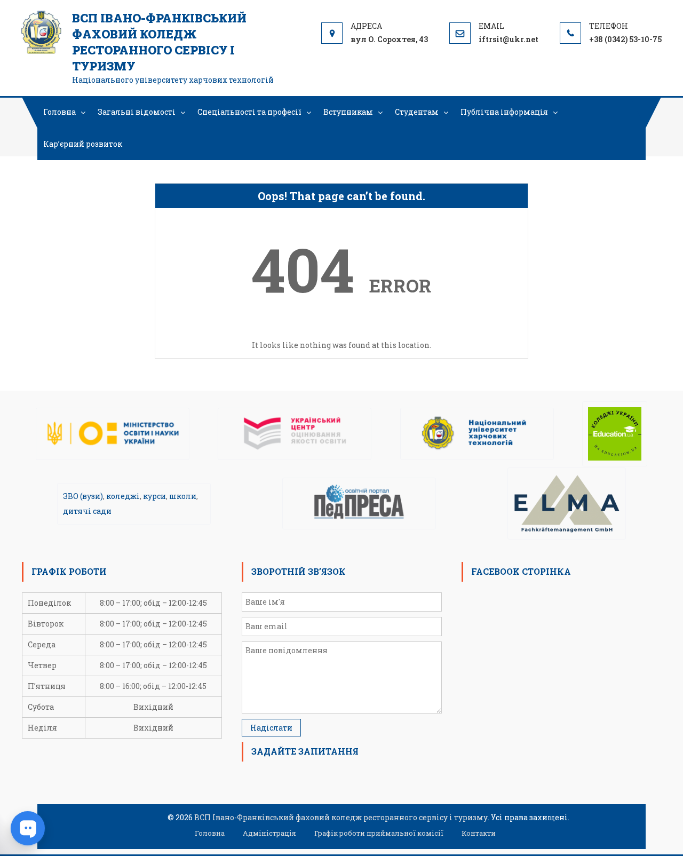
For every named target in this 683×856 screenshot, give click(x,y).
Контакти (479, 833)
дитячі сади (87, 511)
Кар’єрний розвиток (82, 144)
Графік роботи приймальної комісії (378, 833)
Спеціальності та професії (249, 112)
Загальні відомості (137, 112)
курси (154, 496)
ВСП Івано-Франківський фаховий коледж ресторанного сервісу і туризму (159, 42)
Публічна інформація (504, 112)
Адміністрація (269, 833)
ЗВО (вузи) (83, 496)
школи (182, 496)
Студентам (417, 112)
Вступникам (348, 112)
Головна (59, 112)
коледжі (123, 496)
